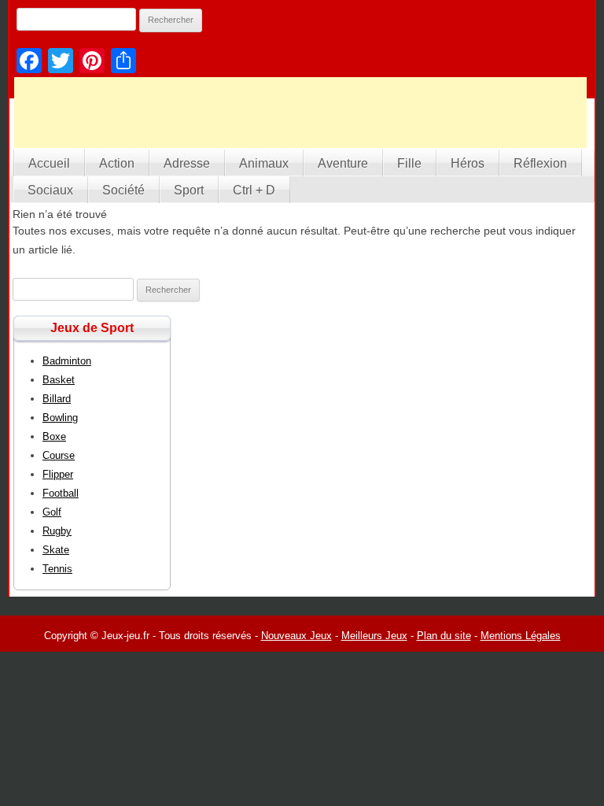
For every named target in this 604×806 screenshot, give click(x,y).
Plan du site (444, 635)
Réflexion (540, 163)
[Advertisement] (300, 112)
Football (60, 493)
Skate (55, 550)
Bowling (60, 417)
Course (58, 455)
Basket (58, 380)
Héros (467, 163)
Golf (51, 512)
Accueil (49, 163)
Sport (189, 190)
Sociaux (50, 190)
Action (116, 163)
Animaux (264, 163)
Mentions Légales (521, 635)
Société (123, 190)
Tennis (57, 569)
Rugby (57, 531)
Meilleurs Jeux (374, 635)
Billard (56, 399)
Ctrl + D (254, 190)
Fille (409, 163)
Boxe (54, 436)
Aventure (343, 163)
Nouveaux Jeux (296, 635)
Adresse (187, 163)
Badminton (66, 361)
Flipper (57, 474)
